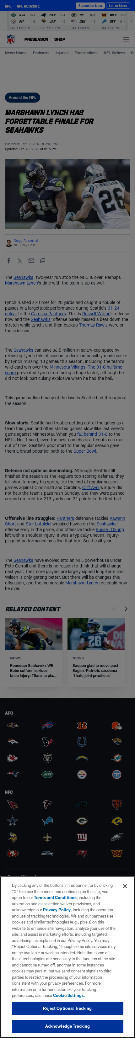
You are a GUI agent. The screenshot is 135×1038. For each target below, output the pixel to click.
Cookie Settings (68, 995)
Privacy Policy (57, 909)
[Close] (125, 886)
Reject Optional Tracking (67, 1008)
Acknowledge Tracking (67, 1026)
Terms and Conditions (55, 897)
